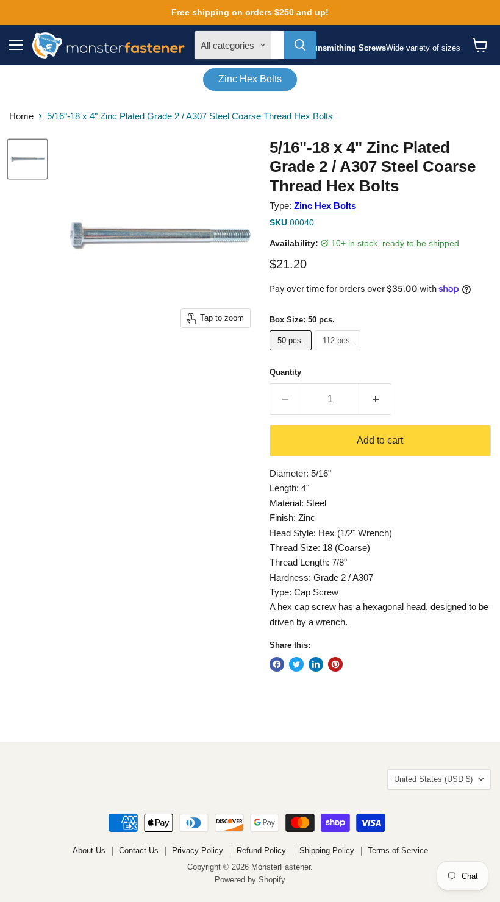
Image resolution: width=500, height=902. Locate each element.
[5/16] (27, 159)
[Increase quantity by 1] (375, 399)
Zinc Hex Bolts (250, 79)
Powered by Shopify (250, 879)
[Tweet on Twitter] (296, 664)
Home (21, 116)
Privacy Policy (197, 850)
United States (433, 779)
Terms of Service (398, 850)
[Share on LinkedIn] (316, 664)
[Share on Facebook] (277, 664)
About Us (89, 850)
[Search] (300, 45)
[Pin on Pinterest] (335, 664)
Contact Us (139, 850)
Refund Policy (261, 850)
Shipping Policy (326, 850)
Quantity (285, 372)
